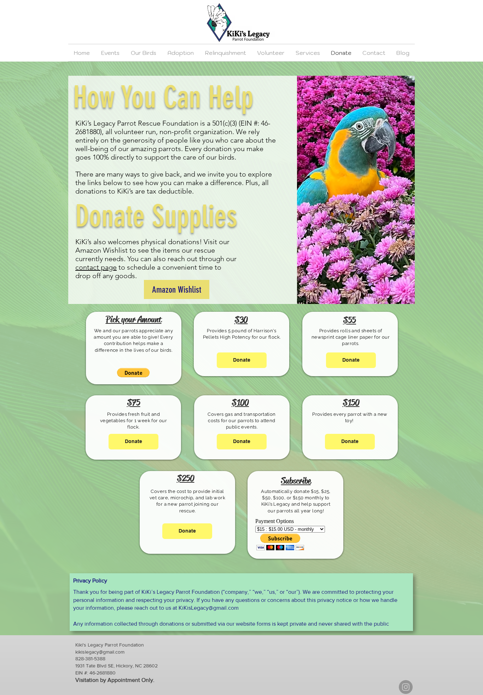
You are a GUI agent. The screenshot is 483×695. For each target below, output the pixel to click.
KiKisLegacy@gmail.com (209, 608)
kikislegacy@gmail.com (99, 652)
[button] (133, 372)
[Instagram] (406, 687)
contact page (96, 267)
